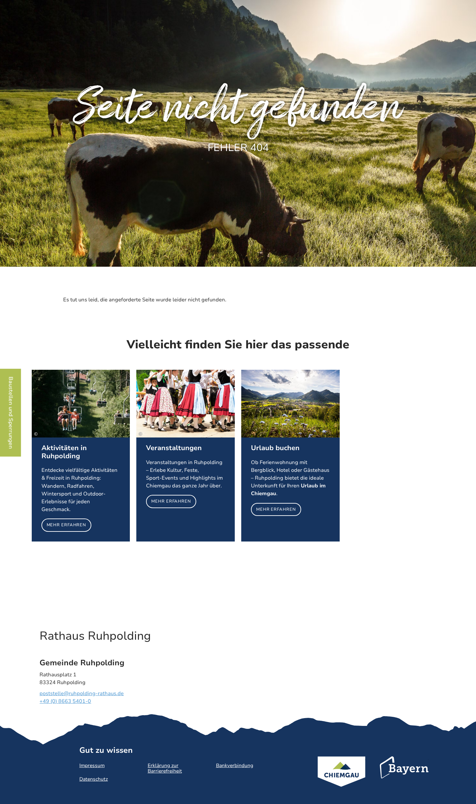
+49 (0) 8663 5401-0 (65, 701)
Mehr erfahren (81, 455)
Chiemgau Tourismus (341, 780)
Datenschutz (93, 779)
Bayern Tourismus (404, 776)
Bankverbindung (234, 765)
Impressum (92, 765)
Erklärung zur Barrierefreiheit (165, 768)
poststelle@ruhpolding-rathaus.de (82, 693)
